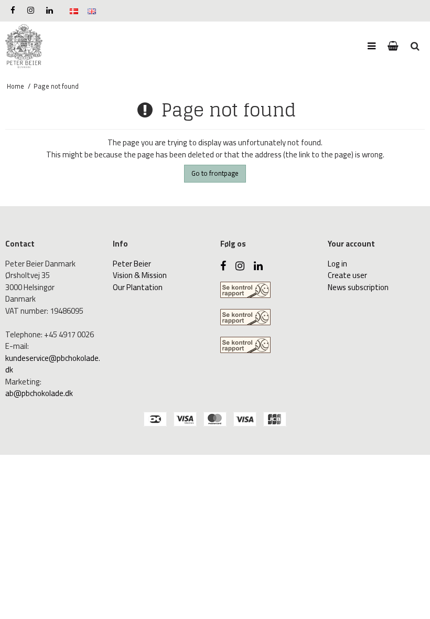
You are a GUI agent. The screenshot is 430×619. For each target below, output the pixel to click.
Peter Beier (132, 263)
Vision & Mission (140, 275)
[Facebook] (13, 10)
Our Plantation (138, 287)
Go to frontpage (215, 173)
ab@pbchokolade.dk (39, 393)
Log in (337, 263)
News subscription (358, 287)
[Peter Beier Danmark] (23, 46)
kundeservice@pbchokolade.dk (52, 364)
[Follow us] (31, 10)
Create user (347, 275)
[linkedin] (50, 10)
